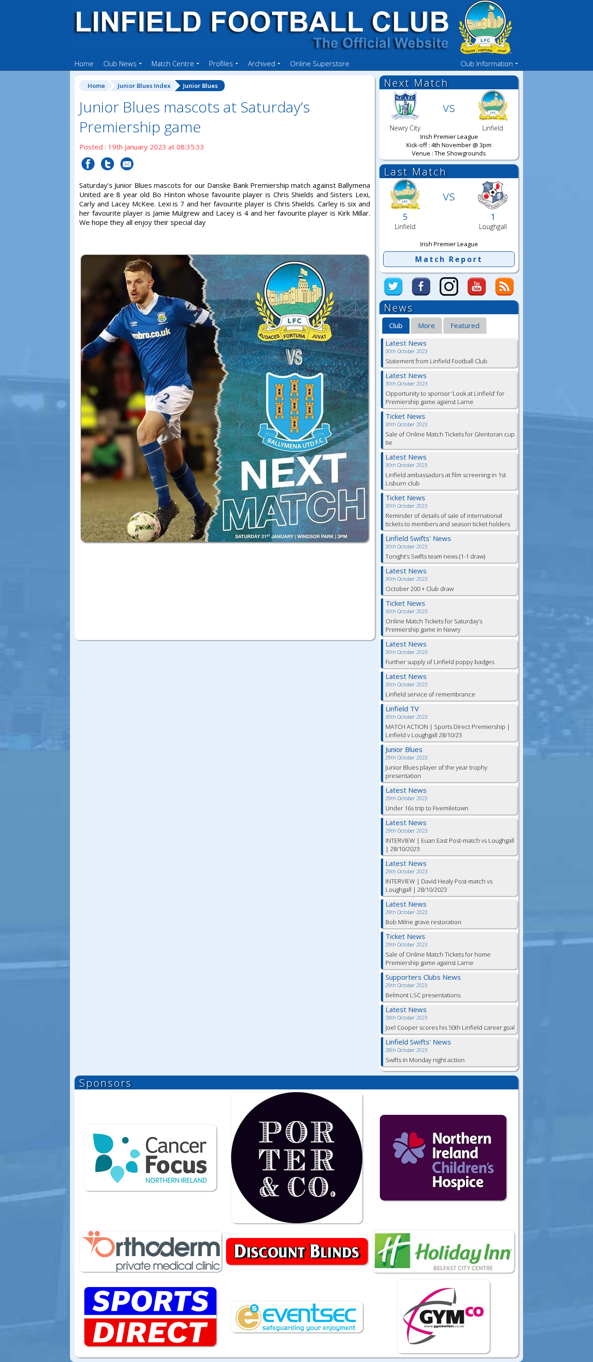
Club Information (487, 63)
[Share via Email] (127, 175)
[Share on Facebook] (88, 175)
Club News (120, 63)
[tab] (396, 325)
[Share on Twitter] (107, 175)
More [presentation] (426, 325)
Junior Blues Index (144, 85)
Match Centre (172, 63)
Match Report (449, 259)
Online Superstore (319, 63)
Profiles (221, 63)
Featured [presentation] (464, 325)
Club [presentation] (396, 325)
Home (84, 63)
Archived (261, 63)
